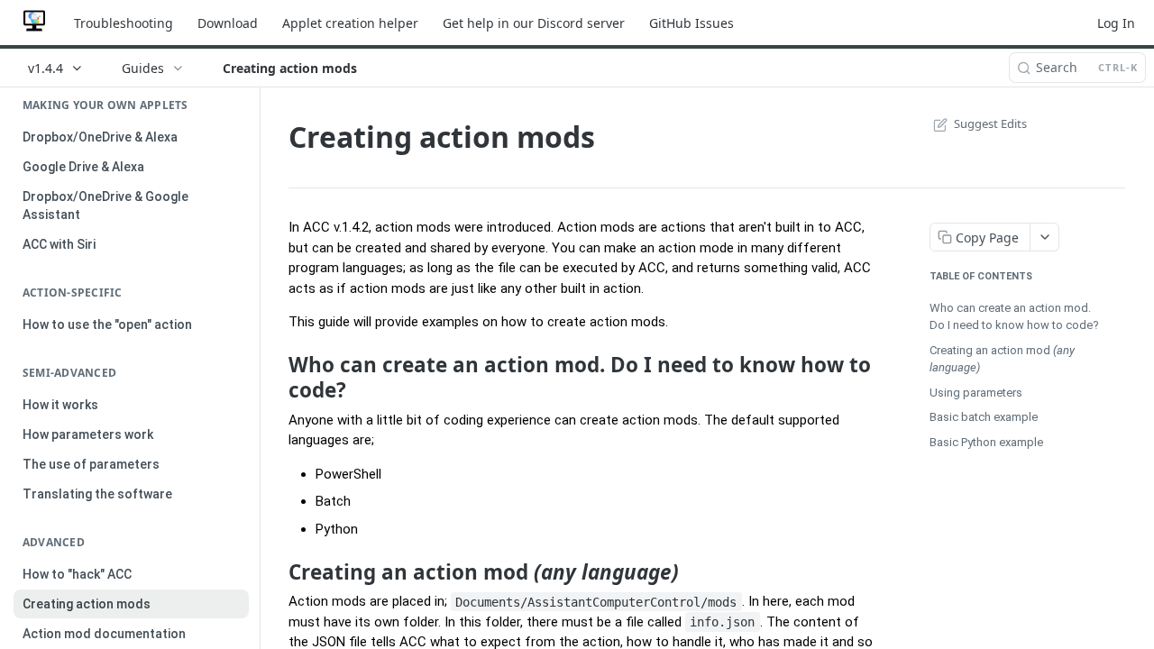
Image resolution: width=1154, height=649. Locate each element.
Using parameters (976, 392)
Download (227, 23)
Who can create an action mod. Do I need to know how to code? (1014, 317)
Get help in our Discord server (534, 23)
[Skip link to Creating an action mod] (276, 572)
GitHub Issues (691, 23)
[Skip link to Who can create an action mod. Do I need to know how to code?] (276, 378)
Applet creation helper (350, 23)
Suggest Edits (990, 123)
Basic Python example (986, 442)
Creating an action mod (1002, 359)
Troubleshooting (123, 23)
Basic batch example (984, 417)
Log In (1116, 23)
